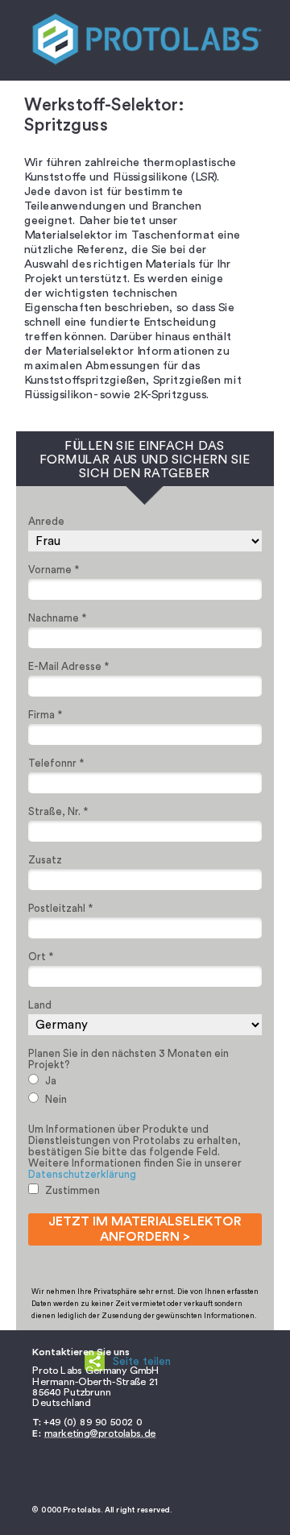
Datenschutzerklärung (82, 1174)
